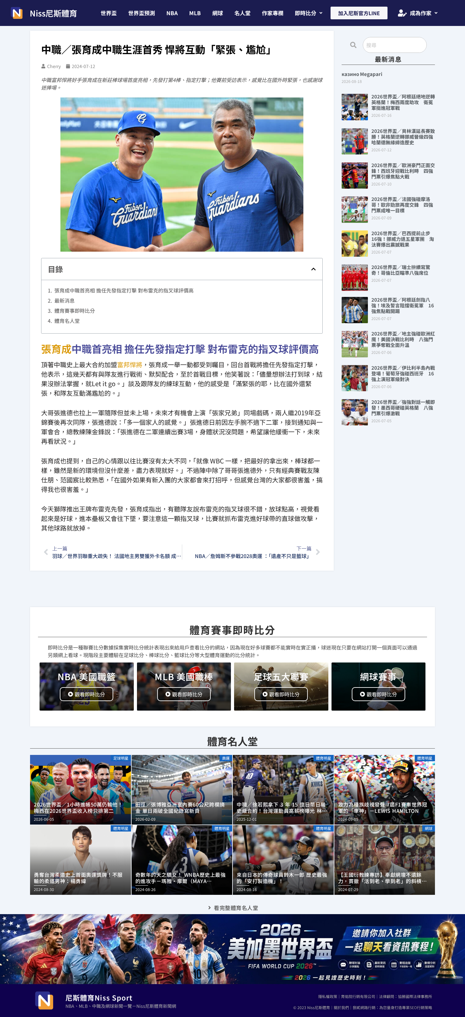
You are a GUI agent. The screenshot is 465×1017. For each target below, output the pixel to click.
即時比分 (305, 13)
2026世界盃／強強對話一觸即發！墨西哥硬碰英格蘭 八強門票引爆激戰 (403, 408)
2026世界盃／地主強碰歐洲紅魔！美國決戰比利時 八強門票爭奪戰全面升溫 (403, 339)
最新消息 (64, 300)
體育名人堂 (67, 320)
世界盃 (109, 13)
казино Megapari (362, 74)
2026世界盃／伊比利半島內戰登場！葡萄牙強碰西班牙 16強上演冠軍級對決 (403, 373)
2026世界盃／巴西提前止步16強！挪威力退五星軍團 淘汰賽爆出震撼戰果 (402, 239)
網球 (217, 13)
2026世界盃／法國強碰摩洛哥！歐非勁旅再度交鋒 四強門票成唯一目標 (402, 205)
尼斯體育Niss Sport (99, 997)
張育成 (56, 348)
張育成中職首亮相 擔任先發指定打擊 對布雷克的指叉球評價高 (124, 290)
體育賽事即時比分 (74, 310)
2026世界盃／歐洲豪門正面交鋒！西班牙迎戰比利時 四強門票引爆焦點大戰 (403, 171)
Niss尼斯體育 (53, 13)
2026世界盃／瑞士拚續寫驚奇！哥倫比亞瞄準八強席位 (400, 270)
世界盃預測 (141, 13)
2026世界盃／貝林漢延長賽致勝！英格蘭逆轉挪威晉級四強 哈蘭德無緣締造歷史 (404, 137)
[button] (308, 13)
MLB (195, 13)
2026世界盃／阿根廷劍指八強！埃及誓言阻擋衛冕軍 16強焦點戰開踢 (402, 305)
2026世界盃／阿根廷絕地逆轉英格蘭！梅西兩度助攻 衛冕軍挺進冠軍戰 (403, 102)
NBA (172, 13)
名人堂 (242, 13)
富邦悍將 (129, 364)
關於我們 (341, 1007)
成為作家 (420, 13)
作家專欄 (272, 13)
